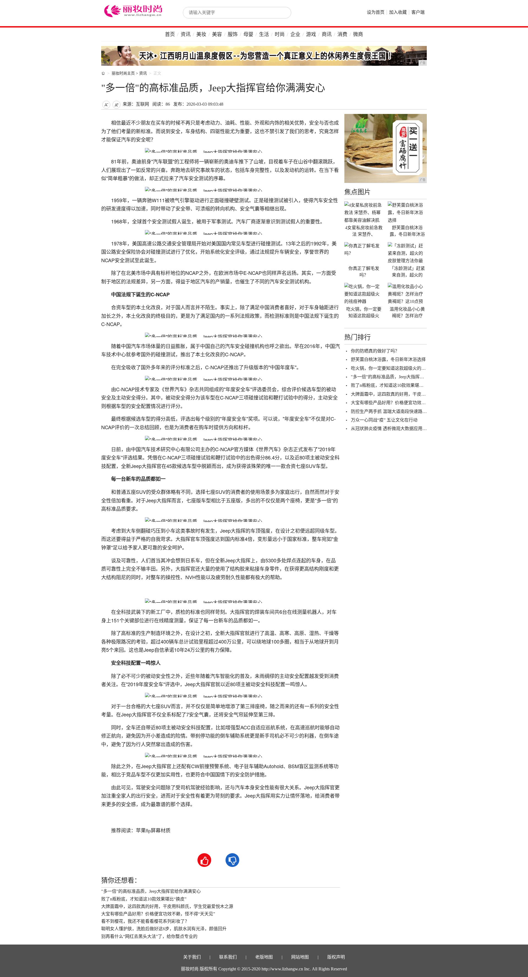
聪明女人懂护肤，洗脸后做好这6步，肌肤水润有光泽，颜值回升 (164, 928)
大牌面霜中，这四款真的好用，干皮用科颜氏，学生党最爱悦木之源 (167, 906)
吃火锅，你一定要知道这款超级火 (363, 312)
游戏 (311, 34)
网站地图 (300, 957)
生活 (264, 34)
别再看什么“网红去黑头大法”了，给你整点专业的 (149, 936)
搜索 (281, 12)
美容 (217, 34)
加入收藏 (398, 12)
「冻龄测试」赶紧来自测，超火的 (407, 271)
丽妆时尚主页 (123, 73)
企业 (295, 34)
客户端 (418, 12)
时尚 (280, 34)
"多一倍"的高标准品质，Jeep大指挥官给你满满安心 (151, 891)
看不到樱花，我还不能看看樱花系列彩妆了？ (145, 921)
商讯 (327, 34)
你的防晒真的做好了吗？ (375, 351)
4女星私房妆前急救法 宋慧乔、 (364, 231)
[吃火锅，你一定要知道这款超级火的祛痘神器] (363, 294)
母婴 (248, 34)
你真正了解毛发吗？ (363, 271)
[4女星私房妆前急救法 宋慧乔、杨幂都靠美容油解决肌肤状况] (363, 212)
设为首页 (375, 12)
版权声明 (336, 957)
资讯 (186, 34)
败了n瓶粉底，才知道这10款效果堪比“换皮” (143, 899)
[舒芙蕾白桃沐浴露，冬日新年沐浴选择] (407, 212)
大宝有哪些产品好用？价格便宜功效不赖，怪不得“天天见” (158, 914)
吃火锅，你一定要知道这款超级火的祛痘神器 (395, 368)
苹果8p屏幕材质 (153, 830)
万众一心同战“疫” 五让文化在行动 (384, 420)
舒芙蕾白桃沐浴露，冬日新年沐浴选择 (388, 359)
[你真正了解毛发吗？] (363, 253)
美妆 (201, 34)
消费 (342, 34)
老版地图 (264, 957)
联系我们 (228, 957)
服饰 (233, 34)
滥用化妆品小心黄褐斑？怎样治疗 (407, 312)
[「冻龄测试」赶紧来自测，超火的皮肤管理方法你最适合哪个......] (407, 253)
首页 (170, 34)
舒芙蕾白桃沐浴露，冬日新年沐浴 (407, 231)
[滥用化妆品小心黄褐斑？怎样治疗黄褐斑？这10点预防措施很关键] (407, 294)
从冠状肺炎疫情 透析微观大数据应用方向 (391, 428)
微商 (358, 34)
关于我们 (192, 957)
